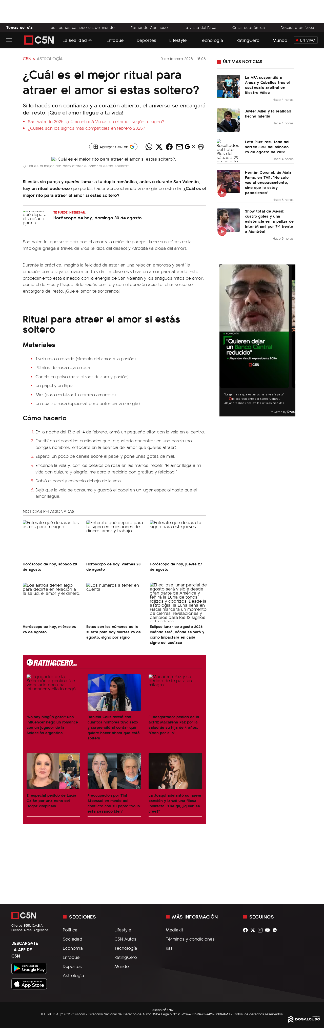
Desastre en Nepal (298, 27)
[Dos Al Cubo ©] (304, 1021)
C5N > (29, 58)
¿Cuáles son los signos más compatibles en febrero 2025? (86, 128)
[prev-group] (222, 340)
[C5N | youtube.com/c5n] (268, 930)
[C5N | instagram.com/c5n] (261, 930)
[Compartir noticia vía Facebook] (169, 147)
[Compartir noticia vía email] (179, 147)
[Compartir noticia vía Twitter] (159, 147)
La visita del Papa (200, 27)
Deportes (146, 40)
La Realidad (75, 40)
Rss (169, 948)
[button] (201, 147)
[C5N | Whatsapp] (276, 930)
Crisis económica (248, 27)
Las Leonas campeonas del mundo (82, 27)
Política (70, 930)
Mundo (280, 40)
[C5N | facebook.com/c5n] (246, 930)
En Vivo (307, 40)
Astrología (50, 58)
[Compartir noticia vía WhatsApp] (149, 147)
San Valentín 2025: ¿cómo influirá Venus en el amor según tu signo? (96, 121)
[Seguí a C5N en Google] (187, 148)
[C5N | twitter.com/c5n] (254, 930)
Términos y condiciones (190, 939)
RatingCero (248, 40)
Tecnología (211, 40)
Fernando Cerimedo (149, 27)
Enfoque (115, 40)
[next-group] (292, 340)
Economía (73, 948)
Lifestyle (178, 40)
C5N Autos (125, 939)
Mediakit (174, 930)
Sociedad (72, 939)
